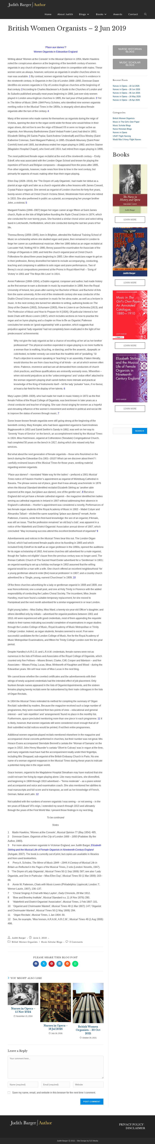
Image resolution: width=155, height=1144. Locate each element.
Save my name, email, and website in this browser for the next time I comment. (54, 1092)
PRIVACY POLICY (131, 1124)
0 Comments (76, 942)
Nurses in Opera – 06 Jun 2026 (126, 93)
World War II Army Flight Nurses (127, 139)
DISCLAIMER (135, 1128)
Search (139, 431)
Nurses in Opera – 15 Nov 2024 (23, 1010)
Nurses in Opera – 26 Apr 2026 (126, 100)
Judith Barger (19, 938)
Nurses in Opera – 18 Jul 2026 (56, 1027)
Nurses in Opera (120, 132)
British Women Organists (25, 942)
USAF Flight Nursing (122, 136)
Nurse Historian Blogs (122, 129)
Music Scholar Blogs (51, 942)
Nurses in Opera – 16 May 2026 (127, 96)
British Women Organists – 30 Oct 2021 (88, 1030)
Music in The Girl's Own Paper (126, 122)
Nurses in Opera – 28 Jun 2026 (126, 89)
